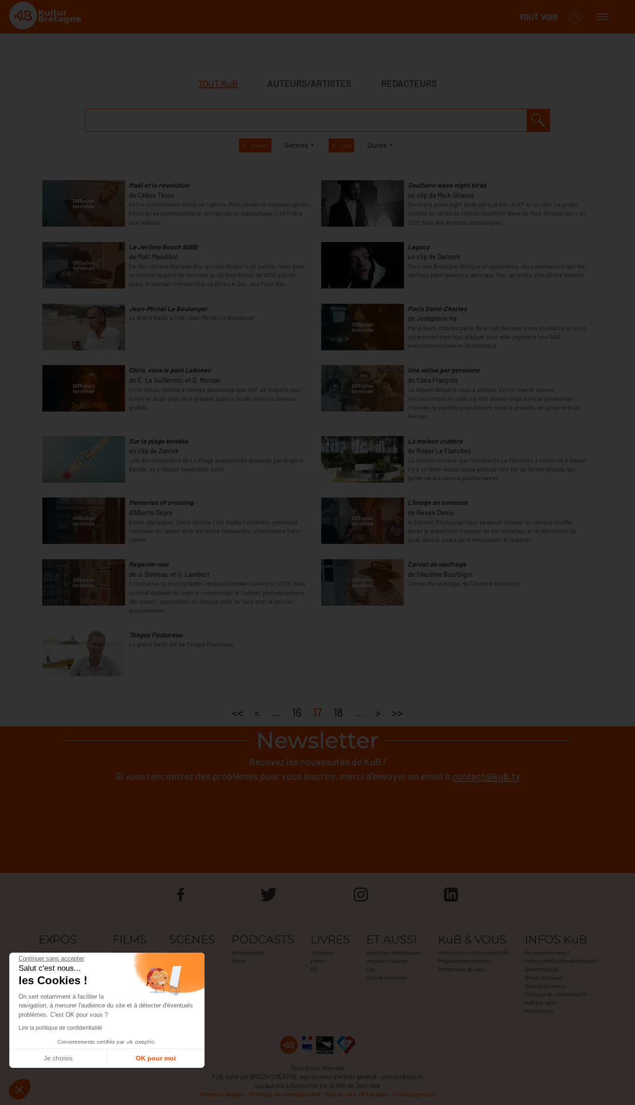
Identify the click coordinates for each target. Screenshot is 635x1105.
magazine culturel (386, 960)
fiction (239, 960)
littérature (322, 952)
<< (237, 712)
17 (317, 712)
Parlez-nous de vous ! (462, 969)
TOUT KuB (218, 83)
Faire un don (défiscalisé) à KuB (560, 960)
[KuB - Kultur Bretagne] (46, 17)
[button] (19, 1089)
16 (297, 712)
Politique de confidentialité (556, 994)
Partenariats (539, 1010)
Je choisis (58, 1058)
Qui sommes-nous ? (547, 952)
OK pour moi (156, 1058)
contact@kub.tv (486, 776)
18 (338, 712)
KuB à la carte (540, 1002)
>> (397, 712)
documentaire (248, 952)
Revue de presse (544, 977)
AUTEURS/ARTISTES (309, 83)
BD (314, 969)
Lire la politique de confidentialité (60, 1028)
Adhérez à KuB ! (543, 969)
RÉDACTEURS (409, 83)
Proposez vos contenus (464, 960)
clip (370, 969)
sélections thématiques (393, 952)
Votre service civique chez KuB (473, 952)
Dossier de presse (545, 985)
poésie (318, 960)
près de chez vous (386, 977)
